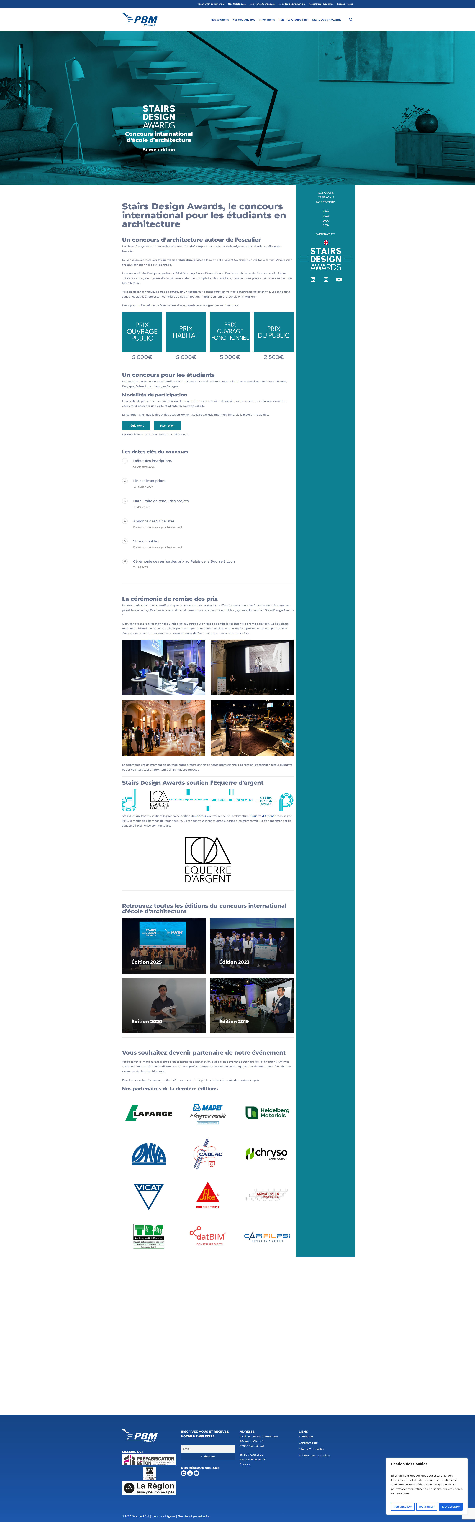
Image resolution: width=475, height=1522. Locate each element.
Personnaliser (403, 1506)
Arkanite (204, 1516)
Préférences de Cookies (315, 1455)
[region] (427, 1486)
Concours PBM (308, 1443)
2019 (326, 225)
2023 (326, 215)
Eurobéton (306, 1436)
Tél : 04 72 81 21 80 (251, 1454)
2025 (326, 211)
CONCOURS (326, 192)
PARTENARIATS (325, 234)
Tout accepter (451, 1506)
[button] (136, 425)
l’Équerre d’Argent (261, 816)
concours (201, 816)
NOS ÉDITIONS (326, 202)
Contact (245, 1464)
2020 (326, 220)
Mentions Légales (163, 1516)
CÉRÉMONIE (326, 197)
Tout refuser (427, 1506)
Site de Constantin (311, 1449)
